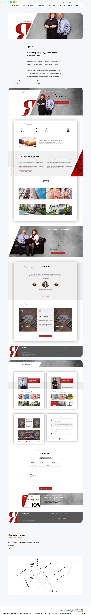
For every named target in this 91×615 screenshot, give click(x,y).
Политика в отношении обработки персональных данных (71, 610)
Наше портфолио (18, 9)
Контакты (47, 1)
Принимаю (84, 613)
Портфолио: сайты (28, 9)
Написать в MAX (68, 2)
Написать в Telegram (69, 1)
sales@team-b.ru (11, 545)
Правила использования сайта (77, 611)
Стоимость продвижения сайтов (76, 609)
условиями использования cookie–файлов (62, 613)
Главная (11, 9)
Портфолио (41, 1)
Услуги (35, 1)
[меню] (32, 2)
